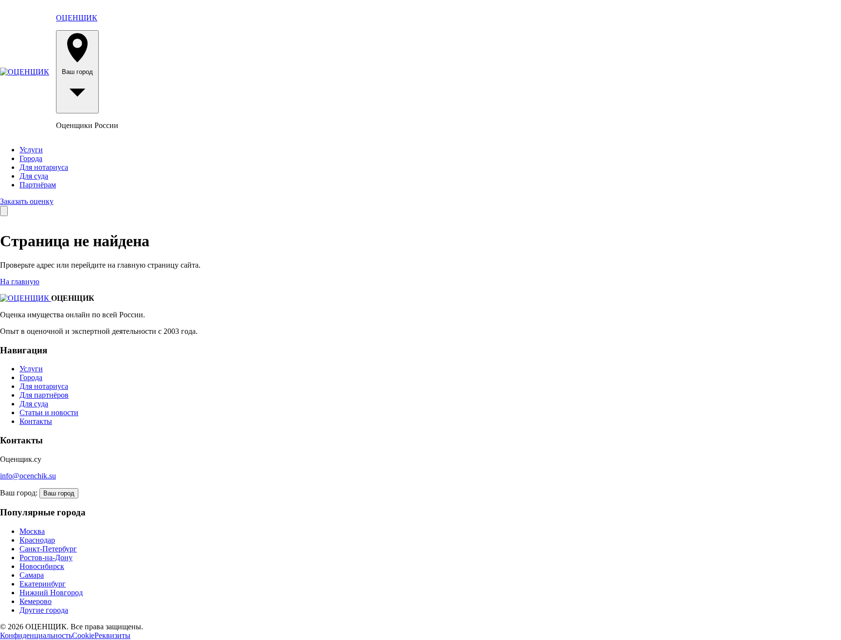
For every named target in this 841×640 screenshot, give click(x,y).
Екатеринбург (42, 584)
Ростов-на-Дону (46, 557)
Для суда (33, 176)
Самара (31, 575)
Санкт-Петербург (48, 549)
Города (30, 158)
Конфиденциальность (36, 635)
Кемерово (35, 601)
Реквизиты (112, 635)
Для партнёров (44, 395)
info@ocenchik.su (28, 476)
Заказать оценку (27, 201)
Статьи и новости (48, 412)
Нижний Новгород (51, 592)
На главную (19, 281)
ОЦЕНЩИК (76, 18)
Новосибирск (41, 566)
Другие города (43, 610)
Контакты (35, 421)
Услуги (31, 150)
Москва (32, 531)
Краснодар (37, 540)
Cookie (83, 635)
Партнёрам (37, 185)
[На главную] (24, 72)
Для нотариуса (43, 167)
